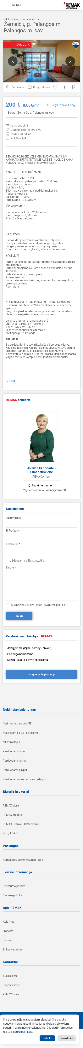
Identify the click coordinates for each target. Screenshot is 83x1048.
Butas (32, 19)
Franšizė (8, 930)
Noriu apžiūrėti (37, 560)
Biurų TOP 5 (10, 833)
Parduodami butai (14, 751)
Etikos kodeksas (13, 949)
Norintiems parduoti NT (17, 723)
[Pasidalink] (65, 87)
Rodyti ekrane (41, 87)
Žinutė (11, 567)
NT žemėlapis (11, 742)
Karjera (7, 940)
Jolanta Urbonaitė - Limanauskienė (41, 470)
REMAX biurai (11, 805)
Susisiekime (10, 975)
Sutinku (47, 1038)
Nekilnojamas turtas (14, 19)
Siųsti (19, 616)
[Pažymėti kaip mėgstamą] (56, 87)
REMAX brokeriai (13, 814)
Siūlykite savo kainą (63, 105)
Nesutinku (67, 1038)
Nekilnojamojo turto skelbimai (21, 732)
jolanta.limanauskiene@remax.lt (46, 490)
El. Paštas (13, 530)
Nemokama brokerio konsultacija (23, 859)
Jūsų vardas (13, 517)
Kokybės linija (11, 985)
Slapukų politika (12, 895)
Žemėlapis (17, 87)
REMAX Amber (42, 476)
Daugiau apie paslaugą (41, 674)
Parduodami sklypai (15, 769)
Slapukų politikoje (21, 1031)
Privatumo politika (54, 604)
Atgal (12, 381)
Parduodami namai (14, 760)
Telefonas (13, 544)
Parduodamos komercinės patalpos (25, 779)
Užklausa (15, 560)
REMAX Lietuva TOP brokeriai (21, 824)
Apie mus (8, 921)
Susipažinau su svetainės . (39, 604)
